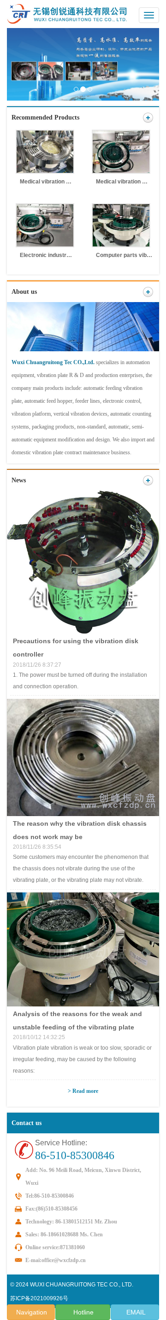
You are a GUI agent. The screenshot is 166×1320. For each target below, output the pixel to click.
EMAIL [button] (135, 1312)
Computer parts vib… (124, 255)
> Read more (83, 1091)
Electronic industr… (46, 255)
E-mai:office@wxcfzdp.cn (55, 1260)
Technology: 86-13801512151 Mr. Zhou (71, 1221)
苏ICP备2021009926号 (39, 1298)
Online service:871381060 (55, 1247)
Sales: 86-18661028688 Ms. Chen (64, 1234)
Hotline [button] (82, 1312)
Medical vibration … (45, 181)
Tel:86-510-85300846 (49, 1196)
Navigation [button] (30, 1312)
